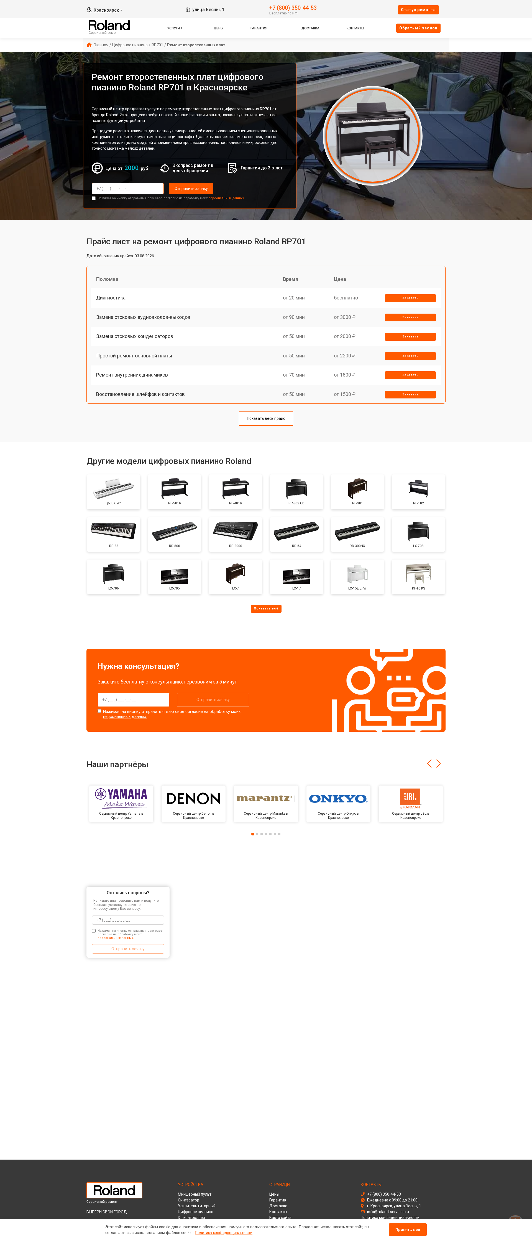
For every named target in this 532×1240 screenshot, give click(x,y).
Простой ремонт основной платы (134, 356)
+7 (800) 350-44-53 (293, 7)
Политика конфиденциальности (223, 1232)
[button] (429, 764)
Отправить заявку (191, 188)
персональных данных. (226, 198)
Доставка (310, 28)
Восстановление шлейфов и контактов (140, 394)
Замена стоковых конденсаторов (134, 336)
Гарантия (258, 28)
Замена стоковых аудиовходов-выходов (143, 317)
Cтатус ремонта (418, 9)
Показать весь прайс (266, 418)
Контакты (355, 28)
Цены (218, 28)
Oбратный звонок (418, 28)
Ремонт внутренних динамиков (132, 375)
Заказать (410, 298)
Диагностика (111, 298)
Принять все (407, 1229)
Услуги (173, 28)
